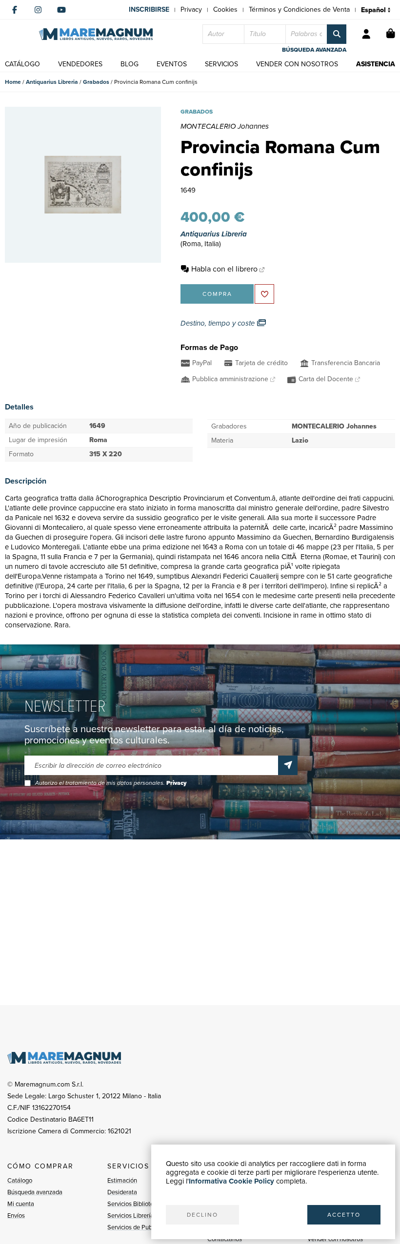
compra (217, 294)
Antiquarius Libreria (52, 82)
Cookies (225, 9)
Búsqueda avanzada (34, 1192)
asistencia (375, 64)
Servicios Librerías (132, 1215)
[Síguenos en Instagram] (38, 9)
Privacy (191, 9)
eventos (172, 64)
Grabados (96, 82)
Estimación (122, 1180)
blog (129, 64)
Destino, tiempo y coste (218, 323)
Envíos (16, 1215)
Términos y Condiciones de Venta (299, 9)
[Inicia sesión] (366, 34)
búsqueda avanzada (314, 49)
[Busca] (336, 34)
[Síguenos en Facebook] (14, 9)
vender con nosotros (297, 64)
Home (13, 82)
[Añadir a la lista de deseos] (264, 294)
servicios (221, 64)
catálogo (22, 64)
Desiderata (122, 1192)
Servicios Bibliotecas (135, 1203)
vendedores (80, 64)
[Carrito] (390, 34)
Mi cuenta (20, 1203)
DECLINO (202, 1214)
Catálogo (19, 1180)
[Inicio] (96, 34)
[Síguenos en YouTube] (61, 9)
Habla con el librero (224, 268)
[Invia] (288, 765)
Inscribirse (149, 9)
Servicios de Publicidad (138, 1227)
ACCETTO (343, 1214)
